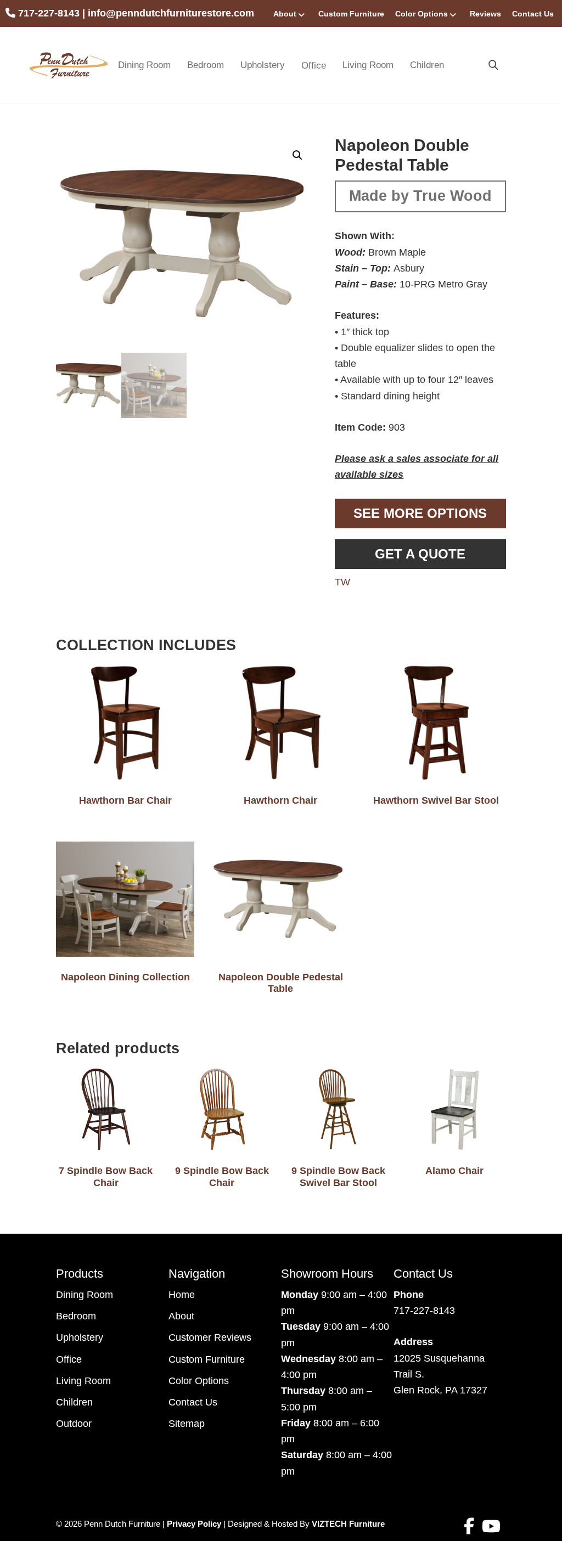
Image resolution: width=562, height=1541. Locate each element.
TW (342, 582)
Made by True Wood (420, 196)
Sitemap (186, 1423)
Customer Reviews (209, 1337)
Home (181, 1294)
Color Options (421, 13)
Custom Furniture (351, 13)
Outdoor (74, 1423)
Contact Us (533, 13)
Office (69, 1359)
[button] (297, 155)
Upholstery (262, 65)
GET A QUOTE (420, 553)
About (284, 13)
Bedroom (205, 65)
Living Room (368, 65)
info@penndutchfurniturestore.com (171, 13)
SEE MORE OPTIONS (420, 513)
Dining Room (144, 65)
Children (427, 65)
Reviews (485, 13)
